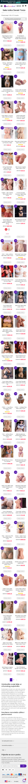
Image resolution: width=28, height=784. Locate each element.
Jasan (7, 233)
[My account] (23, 6)
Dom (3, 12)
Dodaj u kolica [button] (7, 45)
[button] (1, 6)
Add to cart (7, 236)
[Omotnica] (9, 769)
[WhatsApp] (13, 769)
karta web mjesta (14, 777)
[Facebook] (2, 769)
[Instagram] (6, 769)
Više (3, 750)
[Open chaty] (24, 780)
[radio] (6, 229)
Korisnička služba (7, 745)
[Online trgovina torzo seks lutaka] (9, 6)
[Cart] (25, 6)
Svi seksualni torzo (7, 741)
